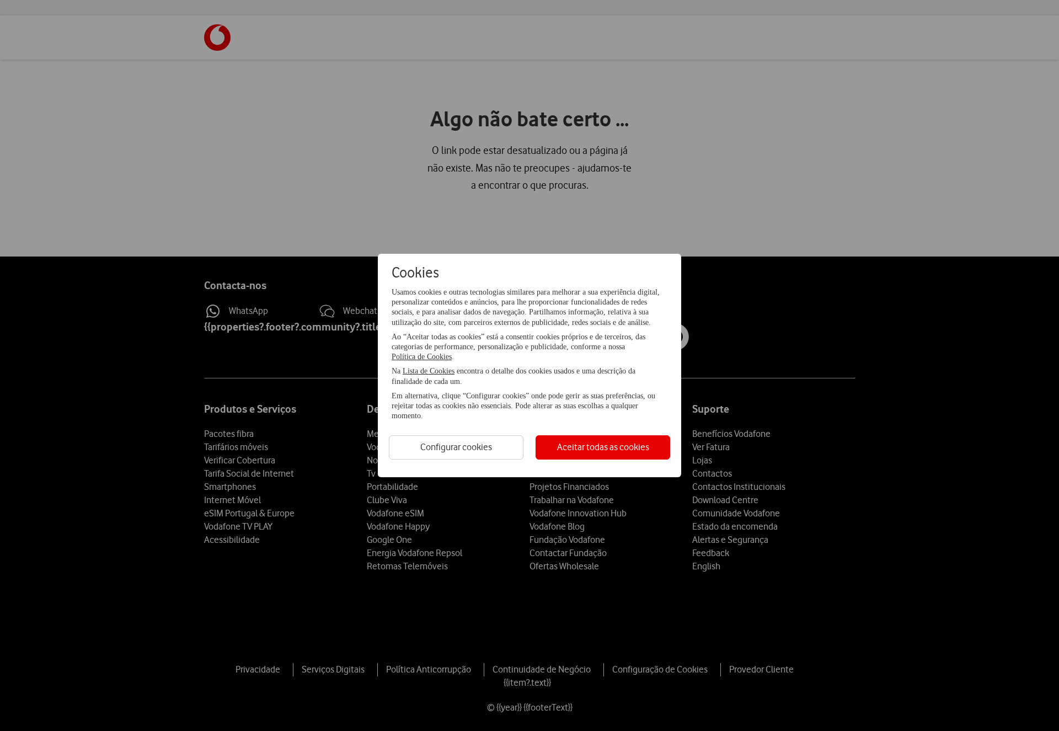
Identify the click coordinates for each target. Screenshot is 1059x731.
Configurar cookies (456, 446)
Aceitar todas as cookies (603, 446)
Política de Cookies (422, 357)
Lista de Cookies (428, 371)
